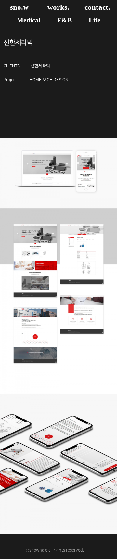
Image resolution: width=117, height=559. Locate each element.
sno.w (19, 7)
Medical (29, 20)
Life (94, 20)
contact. (97, 7)
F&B (64, 20)
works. (58, 7)
